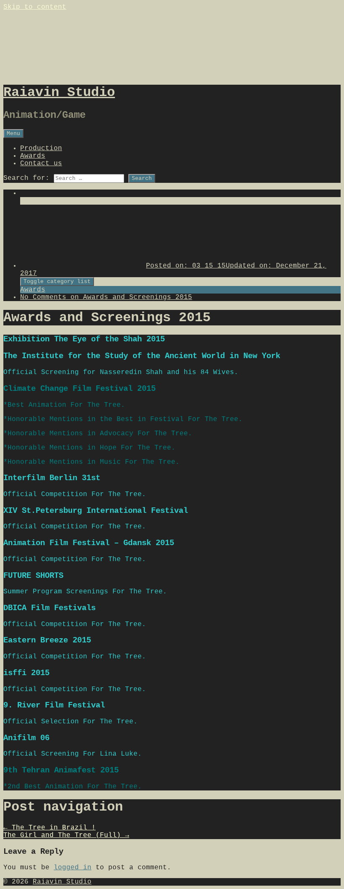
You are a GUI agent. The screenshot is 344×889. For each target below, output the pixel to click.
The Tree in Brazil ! (49, 828)
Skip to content (34, 7)
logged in (72, 867)
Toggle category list (57, 281)
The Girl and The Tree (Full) (66, 835)
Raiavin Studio (62, 882)
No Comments (106, 297)
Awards (32, 156)
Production (41, 148)
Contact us (41, 163)
